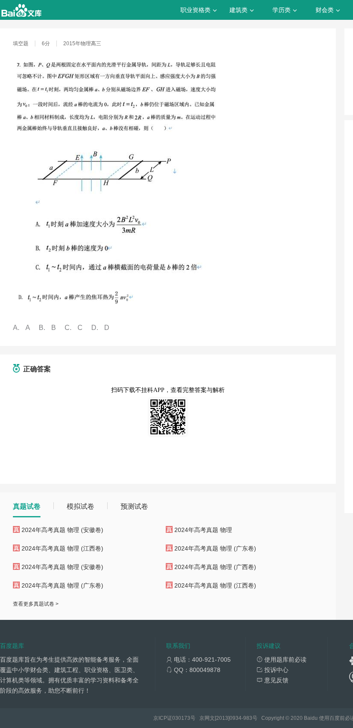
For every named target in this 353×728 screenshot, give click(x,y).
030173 (181, 718)
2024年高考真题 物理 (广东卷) (215, 548)
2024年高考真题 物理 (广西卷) (215, 566)
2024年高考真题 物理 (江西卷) (62, 548)
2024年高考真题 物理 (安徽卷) (62, 529)
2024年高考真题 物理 (203, 529)
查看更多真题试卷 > (36, 604)
